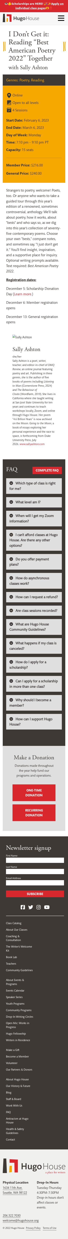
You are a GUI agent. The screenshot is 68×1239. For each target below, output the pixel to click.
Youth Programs (15, 1003)
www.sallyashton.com (32, 444)
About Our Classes (16, 929)
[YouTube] (47, 907)
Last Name (11, 867)
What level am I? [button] (28, 502)
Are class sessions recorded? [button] (36, 610)
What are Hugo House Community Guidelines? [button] (29, 627)
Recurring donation (34, 812)
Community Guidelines (19, 970)
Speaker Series (14, 997)
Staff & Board (13, 1099)
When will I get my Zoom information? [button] (31, 518)
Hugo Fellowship (16, 1033)
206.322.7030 (11, 1215)
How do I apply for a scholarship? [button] (27, 665)
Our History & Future (18, 1086)
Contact (10, 1139)
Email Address (13, 878)
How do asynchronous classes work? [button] (29, 581)
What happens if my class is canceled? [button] (32, 646)
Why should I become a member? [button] (30, 703)
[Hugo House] (34, 1166)
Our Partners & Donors (19, 1069)
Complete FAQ (47, 470)
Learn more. (23, 294)
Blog (8, 1092)
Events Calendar (15, 990)
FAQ (8, 1112)
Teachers (11, 963)
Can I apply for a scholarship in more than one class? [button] (33, 684)
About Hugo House (17, 1079)
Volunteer (11, 1063)
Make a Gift (12, 1050)
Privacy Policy (33, 1228)
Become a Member (17, 1056)
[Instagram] (38, 907)
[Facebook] (23, 907)
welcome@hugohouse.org (21, 1220)
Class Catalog (13, 923)
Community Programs (19, 1010)
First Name (11, 855)
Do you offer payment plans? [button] (29, 562)
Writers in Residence (18, 1040)
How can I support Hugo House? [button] (30, 722)
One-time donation (34, 792)
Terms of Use (49, 1228)
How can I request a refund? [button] (37, 597)
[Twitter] (30, 907)
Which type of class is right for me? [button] (32, 486)
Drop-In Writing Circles (19, 1016)
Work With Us (14, 1105)
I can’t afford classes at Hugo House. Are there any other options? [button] (33, 540)
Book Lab (11, 957)
